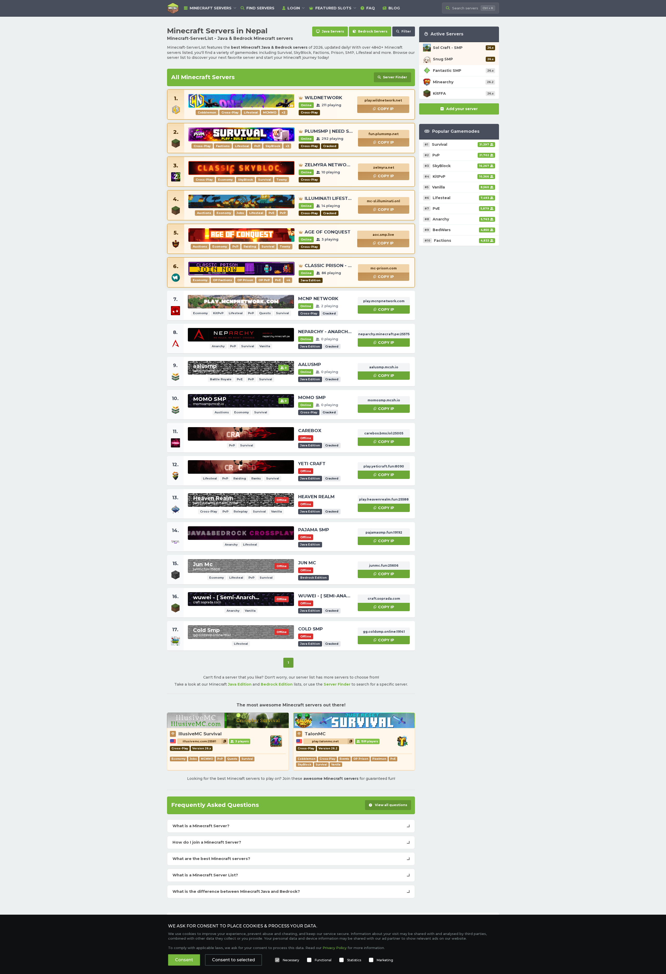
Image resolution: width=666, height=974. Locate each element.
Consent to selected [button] (233, 959)
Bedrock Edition (277, 684)
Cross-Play (327, 759)
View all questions (390, 805)
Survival (247, 759)
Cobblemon (306, 759)
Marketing (385, 960)
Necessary (291, 960)
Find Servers (260, 8)
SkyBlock (304, 764)
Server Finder (337, 684)
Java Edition (240, 684)
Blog (394, 8)
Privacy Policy (335, 948)
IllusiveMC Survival (200, 733)
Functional (323, 960)
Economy (178, 759)
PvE (393, 759)
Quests (232, 759)
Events (344, 759)
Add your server (462, 108)
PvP (220, 759)
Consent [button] (184, 959)
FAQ (370, 8)
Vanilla (336, 764)
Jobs (193, 759)
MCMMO (207, 759)
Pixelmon (379, 759)
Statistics (354, 960)
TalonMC (315, 733)
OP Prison (360, 759)
